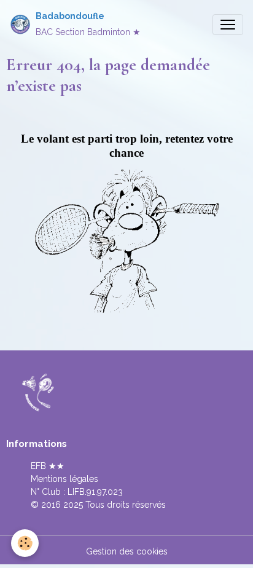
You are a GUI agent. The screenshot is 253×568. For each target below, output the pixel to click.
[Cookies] (25, 543)
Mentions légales (64, 479)
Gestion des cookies (127, 551)
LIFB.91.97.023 (95, 492)
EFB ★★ (47, 466)
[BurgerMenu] (227, 24)
